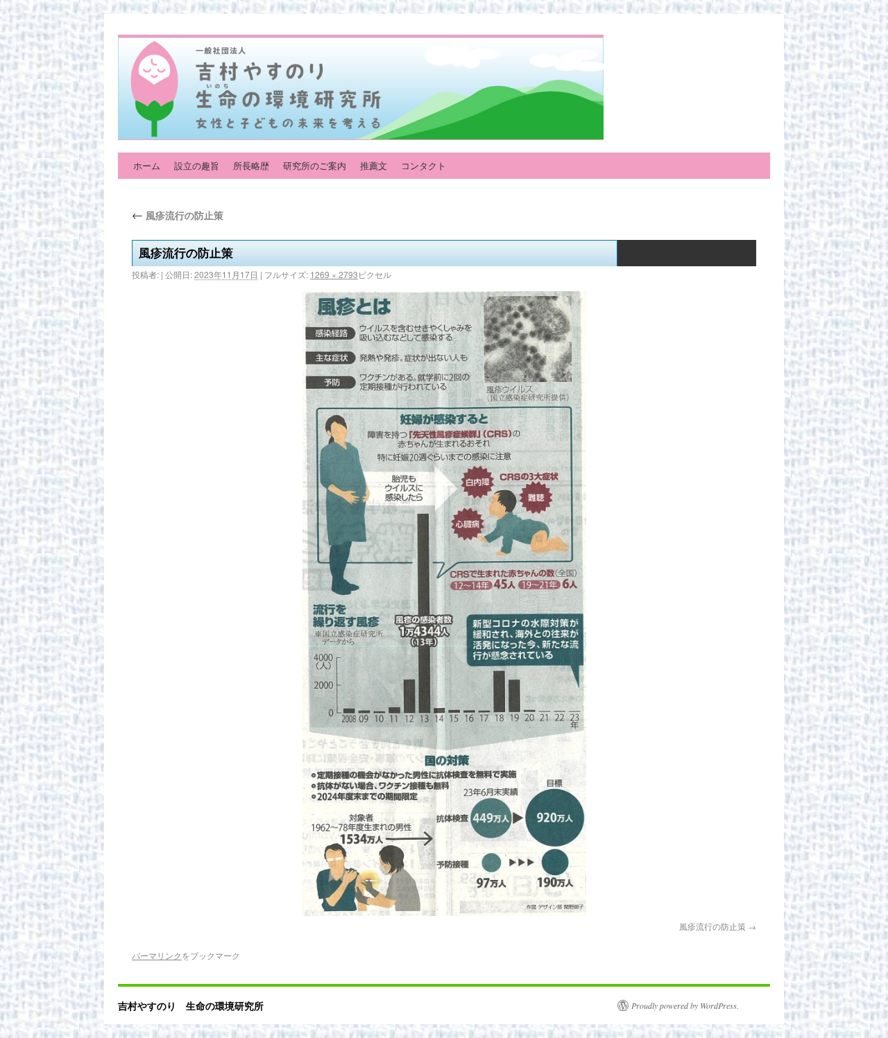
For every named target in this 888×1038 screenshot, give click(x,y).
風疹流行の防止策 (177, 215)
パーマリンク (157, 955)
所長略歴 (251, 165)
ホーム (146, 165)
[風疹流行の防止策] (444, 603)
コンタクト (423, 165)
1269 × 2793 (334, 274)
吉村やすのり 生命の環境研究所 (191, 1005)
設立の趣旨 (196, 165)
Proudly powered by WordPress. (685, 1005)
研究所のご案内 (314, 165)
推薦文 (373, 165)
